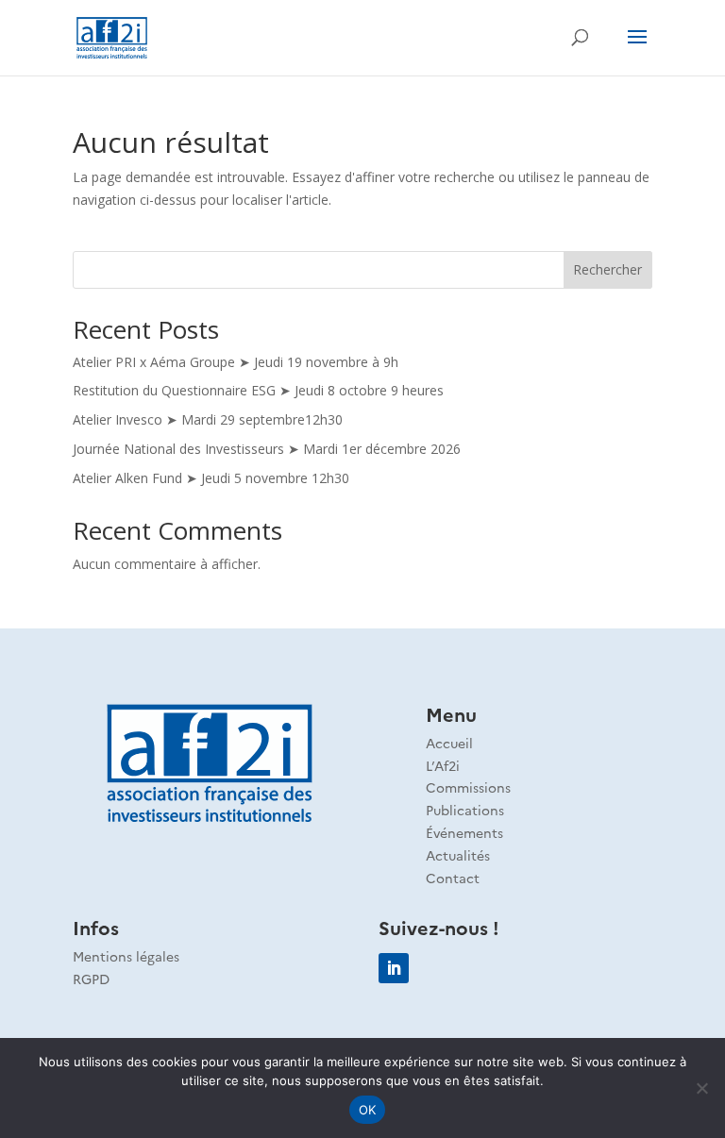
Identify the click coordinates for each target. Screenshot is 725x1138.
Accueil (449, 742)
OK (368, 1109)
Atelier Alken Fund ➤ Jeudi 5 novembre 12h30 (211, 478)
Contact (453, 877)
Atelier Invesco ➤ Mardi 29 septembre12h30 (208, 419)
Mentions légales (126, 955)
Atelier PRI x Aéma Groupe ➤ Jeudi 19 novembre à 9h (235, 362)
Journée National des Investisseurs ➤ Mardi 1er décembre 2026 (267, 449)
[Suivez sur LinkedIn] (394, 968)
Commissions (468, 787)
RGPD (91, 978)
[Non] (701, 1088)
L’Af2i (443, 765)
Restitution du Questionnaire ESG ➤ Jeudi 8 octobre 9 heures (258, 390)
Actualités (458, 854)
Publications (465, 809)
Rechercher (607, 269)
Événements (464, 832)
